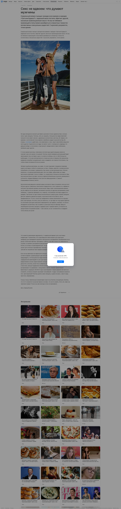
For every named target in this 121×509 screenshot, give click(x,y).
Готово (60, 261)
